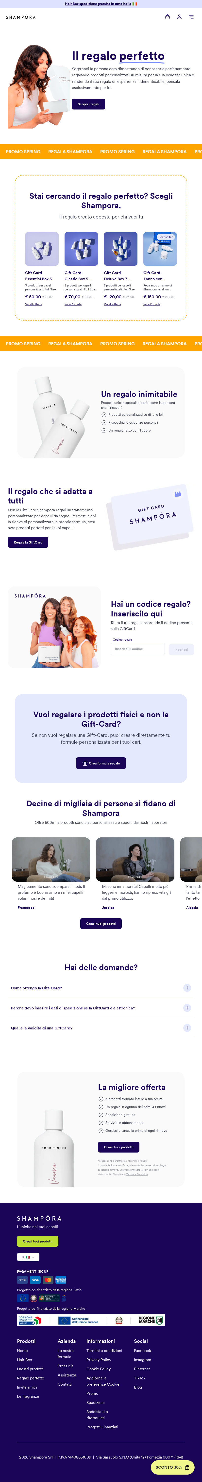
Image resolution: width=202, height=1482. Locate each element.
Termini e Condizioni (137, 1174)
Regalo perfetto (30, 1378)
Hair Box (24, 1359)
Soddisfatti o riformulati (97, 1414)
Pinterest (142, 1369)
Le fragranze (28, 1396)
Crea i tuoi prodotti (101, 924)
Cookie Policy (98, 1369)
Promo (92, 1393)
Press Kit (65, 1366)
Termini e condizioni (104, 1350)
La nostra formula (66, 1353)
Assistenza (67, 1375)
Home (22, 1350)
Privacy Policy (98, 1359)
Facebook (142, 1350)
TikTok (139, 1378)
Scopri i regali (88, 104)
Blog (138, 1387)
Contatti (65, 1384)
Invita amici (27, 1387)
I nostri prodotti (30, 1369)
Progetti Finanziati (102, 1427)
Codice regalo (122, 639)
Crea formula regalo (104, 763)
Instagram (142, 1359)
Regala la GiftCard (28, 542)
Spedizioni (95, 1402)
